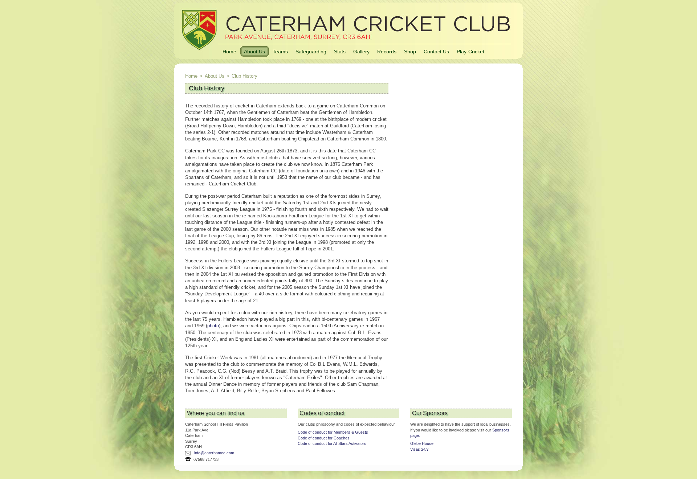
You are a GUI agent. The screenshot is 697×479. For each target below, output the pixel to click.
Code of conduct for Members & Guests (333, 432)
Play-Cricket (470, 51)
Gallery (361, 51)
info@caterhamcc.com (214, 453)
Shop (410, 51)
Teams (280, 51)
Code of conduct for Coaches (324, 438)
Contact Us (436, 51)
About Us (254, 51)
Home (229, 51)
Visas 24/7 (419, 449)
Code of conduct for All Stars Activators (332, 443)
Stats (340, 51)
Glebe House (421, 443)
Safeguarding (310, 51)
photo (213, 325)
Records (386, 51)
